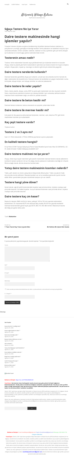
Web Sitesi (7, 281)
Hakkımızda (32, 4)
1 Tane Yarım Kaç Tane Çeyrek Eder (17, 227)
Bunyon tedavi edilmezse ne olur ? (13, 339)
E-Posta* (7, 273)
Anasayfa (7, 4)
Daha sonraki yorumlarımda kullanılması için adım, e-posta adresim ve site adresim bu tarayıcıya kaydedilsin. (34, 289)
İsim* (6, 265)
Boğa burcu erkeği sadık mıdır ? (13, 356)
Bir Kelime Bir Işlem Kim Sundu (58, 227)
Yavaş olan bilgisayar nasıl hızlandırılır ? (15, 348)
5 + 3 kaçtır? (8, 293)
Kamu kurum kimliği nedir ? (11, 335)
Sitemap (3, 312)
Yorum (6, 245)
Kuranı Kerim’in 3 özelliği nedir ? (13, 326)
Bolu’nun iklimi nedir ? (10, 365)
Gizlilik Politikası (15, 4)
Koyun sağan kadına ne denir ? (12, 330)
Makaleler (12, 217)
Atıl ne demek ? (8, 343)
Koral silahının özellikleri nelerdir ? (13, 352)
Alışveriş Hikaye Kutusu (37, 14)
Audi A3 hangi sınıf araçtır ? (11, 361)
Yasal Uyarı (24, 4)
